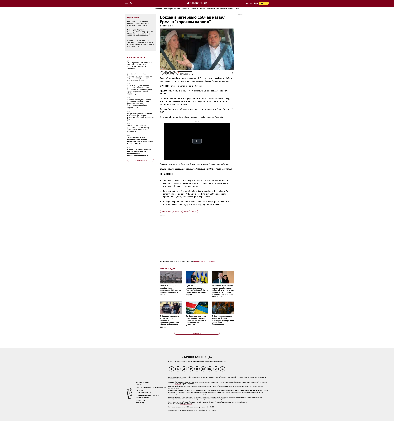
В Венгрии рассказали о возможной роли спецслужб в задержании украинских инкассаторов (223, 320)
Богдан (177, 211)
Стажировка (140, 400)
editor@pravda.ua (186, 404)
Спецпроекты (221, 9)
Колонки (185, 9)
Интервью (194, 9)
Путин (194, 211)
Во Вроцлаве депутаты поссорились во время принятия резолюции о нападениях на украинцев (196, 320)
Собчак (186, 211)
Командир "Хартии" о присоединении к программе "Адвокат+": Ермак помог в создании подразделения (140, 33)
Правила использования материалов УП (151, 387)
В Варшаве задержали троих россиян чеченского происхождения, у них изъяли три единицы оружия (169, 321)
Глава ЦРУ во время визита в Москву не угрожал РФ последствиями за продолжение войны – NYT (139, 152)
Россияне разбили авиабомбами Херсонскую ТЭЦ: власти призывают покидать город (170, 290)
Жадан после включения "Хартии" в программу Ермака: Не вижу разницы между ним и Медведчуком (140, 43)
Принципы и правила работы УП (147, 395)
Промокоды (140, 403)
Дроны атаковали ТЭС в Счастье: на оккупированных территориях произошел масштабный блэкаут (139, 77)
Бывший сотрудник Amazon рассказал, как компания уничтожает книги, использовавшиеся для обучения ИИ (139, 104)
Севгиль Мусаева (214, 402)
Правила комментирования (204, 261)
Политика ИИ (140, 390)
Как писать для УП (142, 398)
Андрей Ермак (166, 211)
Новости (158, 9)
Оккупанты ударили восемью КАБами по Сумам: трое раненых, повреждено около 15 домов (140, 117)
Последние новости (136, 57)
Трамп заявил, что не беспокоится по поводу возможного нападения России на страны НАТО (140, 140)
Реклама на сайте (142, 382)
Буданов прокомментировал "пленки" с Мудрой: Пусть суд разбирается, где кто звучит (197, 290)
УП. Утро (177, 9)
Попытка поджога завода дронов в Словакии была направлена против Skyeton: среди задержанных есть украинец (139, 90)
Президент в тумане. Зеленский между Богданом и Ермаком (203, 169)
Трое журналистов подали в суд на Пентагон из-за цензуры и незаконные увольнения (139, 65)
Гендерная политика (143, 392)
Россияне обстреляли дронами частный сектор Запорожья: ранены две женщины (138, 129)
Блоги (230, 9)
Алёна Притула (242, 402)
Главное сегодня (167, 269)
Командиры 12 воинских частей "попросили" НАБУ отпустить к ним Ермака (138, 23)
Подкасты (211, 9)
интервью (174, 86)
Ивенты (202, 9)
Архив (237, 9)
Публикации (168, 9)
